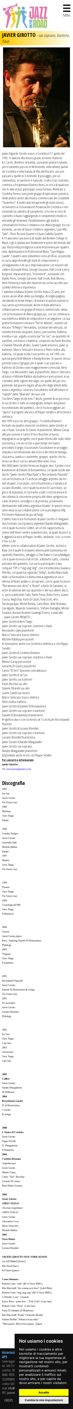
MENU (66, 10)
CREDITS (8, 1400)
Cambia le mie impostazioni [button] (44, 1400)
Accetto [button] (44, 1392)
